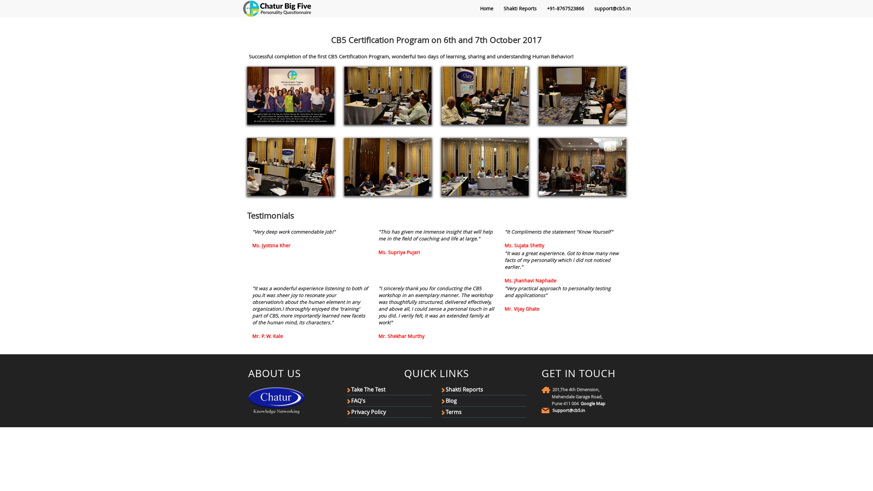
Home (486, 8)
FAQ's (358, 400)
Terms (454, 412)
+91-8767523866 (565, 8)
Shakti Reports (520, 8)
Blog (451, 400)
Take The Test (368, 389)
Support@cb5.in (568, 410)
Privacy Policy (368, 412)
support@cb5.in (612, 8)
